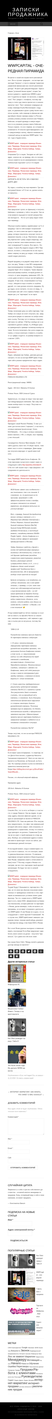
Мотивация (33, 1360)
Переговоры (22, 1366)
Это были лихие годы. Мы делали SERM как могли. (16, 1068)
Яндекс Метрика (29, 1380)
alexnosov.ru (22, 1414)
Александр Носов (26, 1409)
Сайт (9, 1158)
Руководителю (31, 1376)
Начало (16, 1363)
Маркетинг (30, 1356)
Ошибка (12, 1366)
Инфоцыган (34, 1353)
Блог (17, 33)
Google (24, 1347)
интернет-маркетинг (25, 1381)
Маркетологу (40, 1357)
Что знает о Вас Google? (31, 1095)
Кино (40, 1353)
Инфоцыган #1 (14, 984)
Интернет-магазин (25, 1353)
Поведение (11, 1370)
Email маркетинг (16, 1347)
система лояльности (25, 1386)
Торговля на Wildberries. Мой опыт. (40, 1311)
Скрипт (11, 1380)
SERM (36, 1347)
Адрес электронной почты (21, 1230)
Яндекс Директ (18, 1380)
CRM (9, 1347)
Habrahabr (31, 1347)
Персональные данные (36, 1366)
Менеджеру (17, 1360)
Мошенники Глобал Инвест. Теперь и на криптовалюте (16, 1011)
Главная (11, 33)
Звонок (25, 1350)
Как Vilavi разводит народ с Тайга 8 (17, 1039)
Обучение (34, 1363)
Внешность (15, 1351)
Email (10, 1148)
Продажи (26, 1369)
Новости (24, 1364)
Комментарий (13, 1117)
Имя (10, 1139)
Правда (17, 1370)
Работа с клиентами (23, 1371)
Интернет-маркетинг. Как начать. (24, 1092)
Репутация (17, 1377)
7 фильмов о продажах (39, 1291)
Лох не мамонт (37, 1075)
